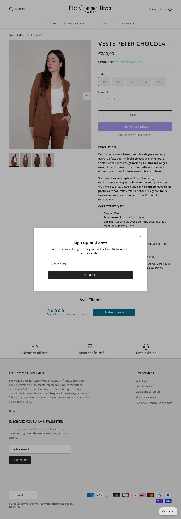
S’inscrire (90, 275)
